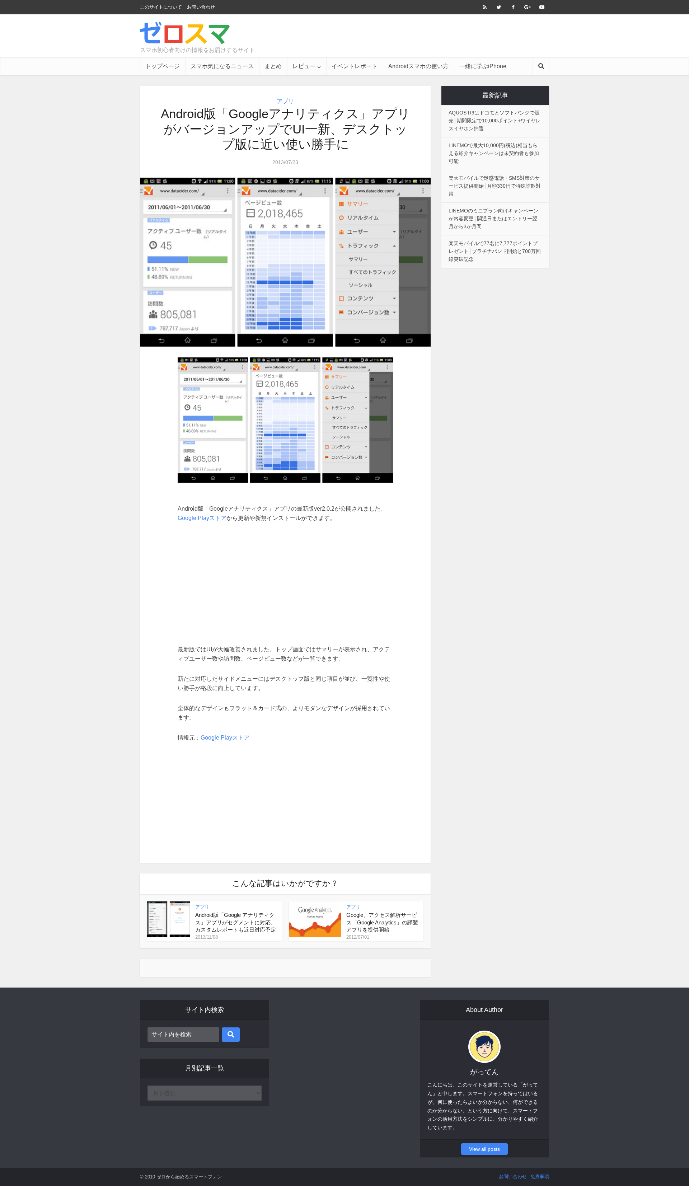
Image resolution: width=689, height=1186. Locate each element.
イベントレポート (355, 66)
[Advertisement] (418, 36)
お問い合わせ (201, 7)
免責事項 (539, 1176)
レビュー (303, 66)
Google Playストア (202, 518)
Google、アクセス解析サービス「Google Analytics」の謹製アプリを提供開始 (382, 922)
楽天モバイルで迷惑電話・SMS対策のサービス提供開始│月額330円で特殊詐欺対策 (495, 186)
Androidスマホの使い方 (418, 66)
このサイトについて (161, 7)
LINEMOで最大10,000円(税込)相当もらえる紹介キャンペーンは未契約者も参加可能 (494, 153)
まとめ (273, 66)
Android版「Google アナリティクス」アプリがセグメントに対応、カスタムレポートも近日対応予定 (235, 922)
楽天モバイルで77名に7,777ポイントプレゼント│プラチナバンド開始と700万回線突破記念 (495, 251)
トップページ (162, 66)
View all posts (484, 1149)
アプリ (285, 101)
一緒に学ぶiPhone (482, 66)
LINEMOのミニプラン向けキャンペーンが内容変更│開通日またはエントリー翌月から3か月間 (493, 218)
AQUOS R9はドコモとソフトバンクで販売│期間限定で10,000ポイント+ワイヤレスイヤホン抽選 (495, 120)
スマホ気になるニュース (222, 66)
